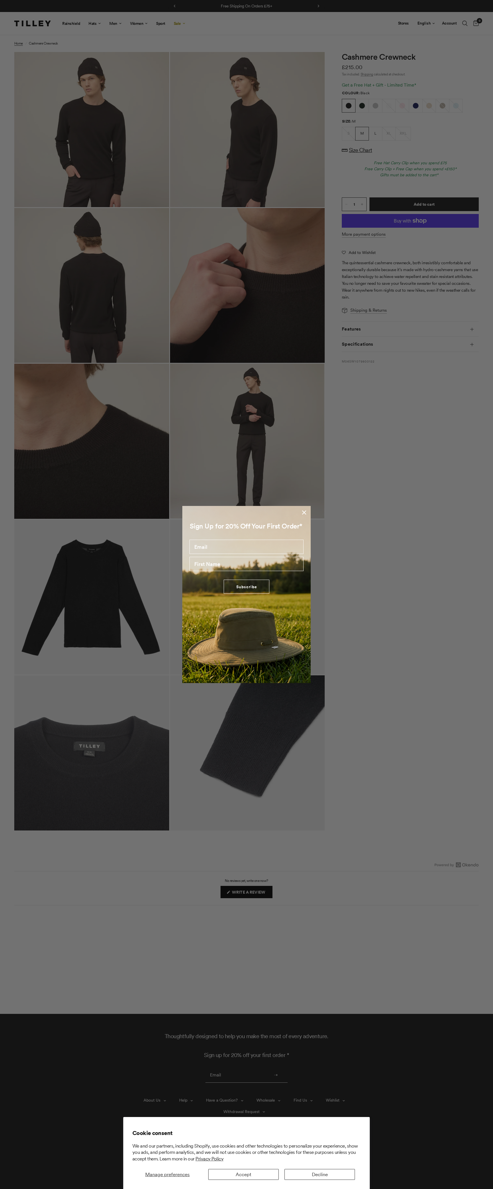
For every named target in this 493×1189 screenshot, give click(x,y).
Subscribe (246, 587)
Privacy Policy (209, 1159)
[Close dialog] (304, 512)
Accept (243, 1174)
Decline (320, 1174)
